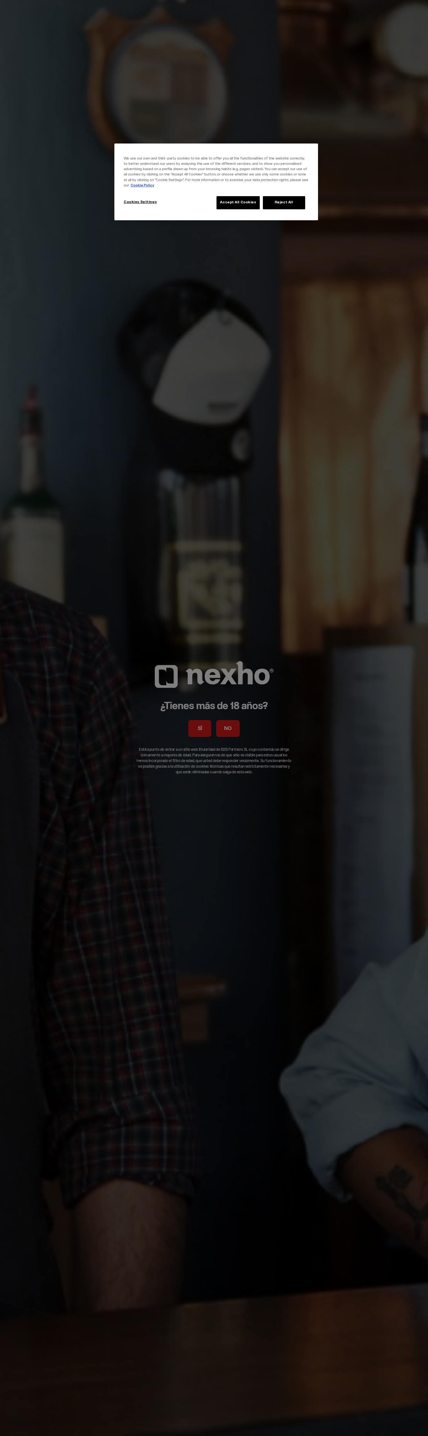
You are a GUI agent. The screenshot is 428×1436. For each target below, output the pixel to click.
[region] (216, 182)
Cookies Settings (140, 202)
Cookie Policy (142, 185)
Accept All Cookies (238, 202)
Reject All (284, 202)
